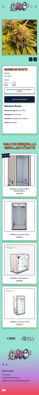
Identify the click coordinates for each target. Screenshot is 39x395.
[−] (6, 83)
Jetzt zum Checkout (19, 99)
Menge (6, 80)
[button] (31, 6)
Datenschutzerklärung (10, 378)
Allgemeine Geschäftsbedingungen (15, 381)
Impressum (6, 375)
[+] (14, 83)
